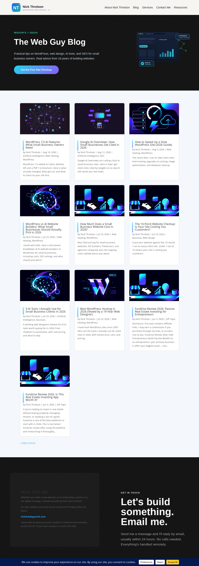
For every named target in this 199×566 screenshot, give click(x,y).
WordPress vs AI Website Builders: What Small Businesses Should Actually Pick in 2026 (43, 228)
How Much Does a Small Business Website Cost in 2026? (96, 226)
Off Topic (171, 319)
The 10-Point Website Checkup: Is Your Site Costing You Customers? (155, 226)
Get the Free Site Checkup (36, 69)
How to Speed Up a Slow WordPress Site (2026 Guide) (153, 143)
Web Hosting (52, 155)
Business (137, 237)
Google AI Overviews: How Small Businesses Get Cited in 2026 (99, 144)
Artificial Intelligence (33, 155)
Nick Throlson (33, 152)
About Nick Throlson (117, 7)
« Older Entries (27, 443)
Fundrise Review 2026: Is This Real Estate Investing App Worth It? (45, 397)
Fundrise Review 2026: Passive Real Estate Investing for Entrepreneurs (155, 311)
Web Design (149, 237)
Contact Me (163, 7)
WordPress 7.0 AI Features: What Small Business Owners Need (45, 144)
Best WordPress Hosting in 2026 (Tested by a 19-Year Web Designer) (100, 311)
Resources (180, 7)
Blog (136, 7)
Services (147, 7)
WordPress (28, 159)
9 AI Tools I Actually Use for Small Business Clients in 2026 (45, 310)
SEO (102, 155)
